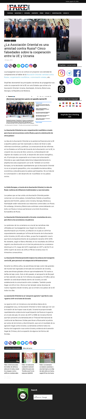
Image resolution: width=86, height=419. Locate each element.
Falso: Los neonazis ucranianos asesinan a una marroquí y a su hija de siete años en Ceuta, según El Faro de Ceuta (47, 369)
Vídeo (41, 13)
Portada (10, 13)
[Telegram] (27, 66)
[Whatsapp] (18, 66)
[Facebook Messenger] (22, 66)
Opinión (27, 13)
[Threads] (35, 66)
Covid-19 (66, 13)
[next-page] (9, 377)
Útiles (47, 13)
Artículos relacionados (13, 348)
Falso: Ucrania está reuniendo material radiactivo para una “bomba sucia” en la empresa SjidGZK (28, 369)
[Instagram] (31, 66)
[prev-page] (5, 377)
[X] (14, 66)
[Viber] (10, 66)
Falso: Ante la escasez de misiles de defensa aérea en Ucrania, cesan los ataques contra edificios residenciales (11, 369)
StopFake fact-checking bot (70, 115)
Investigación (56, 13)
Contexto (35, 13)
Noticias (13, 40)
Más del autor (27, 348)
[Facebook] (6, 66)
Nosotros (18, 13)
